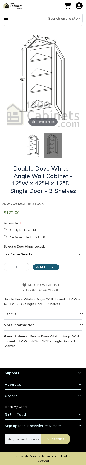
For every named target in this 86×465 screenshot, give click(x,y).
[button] (79, 5)
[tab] (43, 314)
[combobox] (48, 18)
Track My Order (16, 407)
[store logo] (15, 6)
